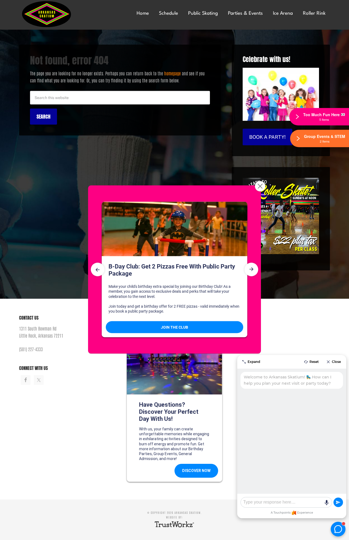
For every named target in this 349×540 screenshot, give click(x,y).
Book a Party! (267, 137)
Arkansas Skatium (60, 14)
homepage (172, 73)
